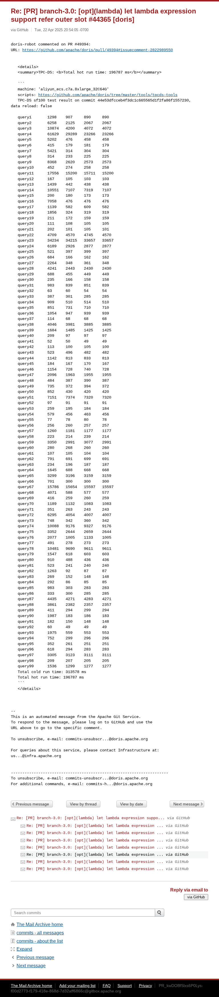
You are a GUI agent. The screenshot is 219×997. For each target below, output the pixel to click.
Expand (24, 949)
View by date (131, 804)
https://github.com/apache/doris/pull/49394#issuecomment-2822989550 (97, 50)
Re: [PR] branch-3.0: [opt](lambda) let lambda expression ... (95, 825)
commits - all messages (40, 932)
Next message (186, 804)
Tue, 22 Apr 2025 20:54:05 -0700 (61, 30)
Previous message (32, 804)
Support (124, 985)
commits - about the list (40, 941)
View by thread (83, 804)
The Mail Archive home (40, 924)
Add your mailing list (77, 985)
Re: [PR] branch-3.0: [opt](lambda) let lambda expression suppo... (91, 818)
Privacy (145, 985)
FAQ (107, 985)
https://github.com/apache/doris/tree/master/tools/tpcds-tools (107, 95)
